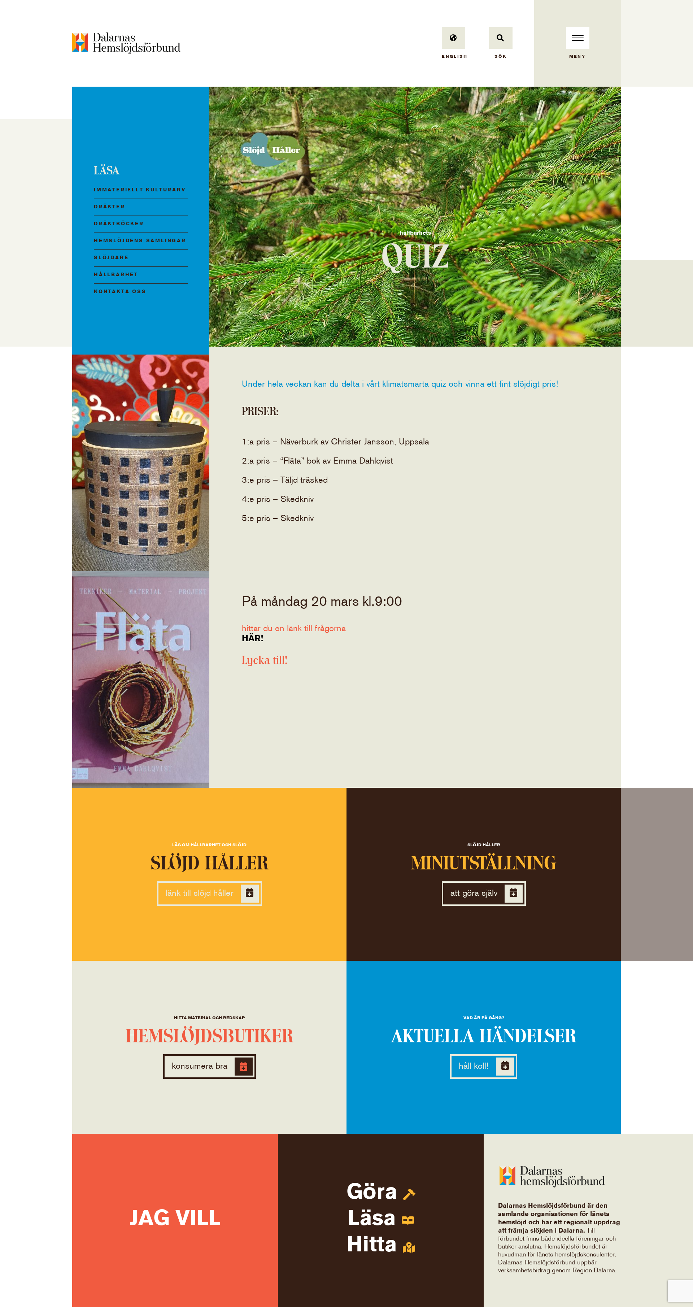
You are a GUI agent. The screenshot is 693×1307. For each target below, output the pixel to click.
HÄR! (252, 639)
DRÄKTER (109, 207)
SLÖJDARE (111, 258)
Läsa (375, 1219)
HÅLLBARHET (116, 275)
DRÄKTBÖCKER (119, 224)
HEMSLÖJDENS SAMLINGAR (140, 241)
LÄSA (106, 170)
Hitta (374, 1245)
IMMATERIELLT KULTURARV (140, 190)
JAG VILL (175, 1219)
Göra (374, 1193)
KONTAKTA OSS (120, 292)
